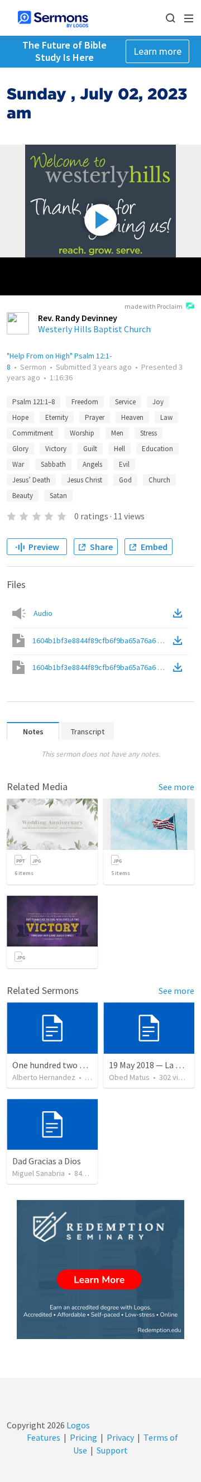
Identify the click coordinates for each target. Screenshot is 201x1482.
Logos (77, 1425)
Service (125, 402)
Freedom (84, 402)
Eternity (56, 417)
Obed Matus (129, 1077)
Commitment (32, 433)
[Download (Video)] (180, 640)
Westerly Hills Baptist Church (94, 328)
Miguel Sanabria (38, 1173)
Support (112, 1450)
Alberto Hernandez (43, 1077)
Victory (55, 448)
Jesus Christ (84, 480)
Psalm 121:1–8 (33, 402)
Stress (148, 433)
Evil (124, 464)
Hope (20, 417)
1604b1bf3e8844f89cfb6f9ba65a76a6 (101, 640)
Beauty (22, 495)
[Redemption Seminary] (100, 1269)
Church (159, 480)
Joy (158, 402)
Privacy (120, 1437)
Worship (82, 433)
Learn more (157, 51)
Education (157, 448)
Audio (43, 613)
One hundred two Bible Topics (69, 1064)
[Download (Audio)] (180, 613)
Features (43, 1437)
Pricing (83, 1437)
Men (117, 433)
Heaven (132, 417)
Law (166, 417)
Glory (20, 448)
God (125, 480)
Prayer (94, 417)
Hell (119, 448)
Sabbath (53, 464)
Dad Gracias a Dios (46, 1161)
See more (176, 786)
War (18, 464)
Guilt (90, 448)
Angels (92, 464)
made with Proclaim (154, 306)
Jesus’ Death (31, 480)
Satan (58, 495)
